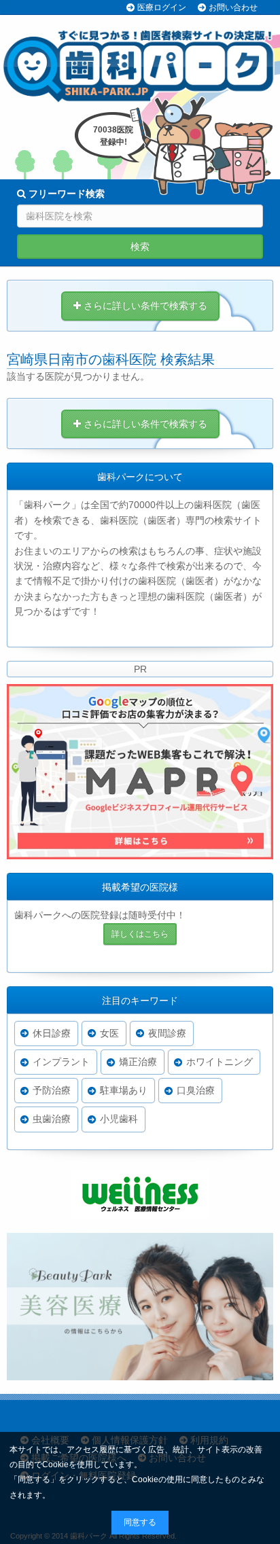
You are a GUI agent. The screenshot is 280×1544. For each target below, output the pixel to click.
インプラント (61, 1061)
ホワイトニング (219, 1061)
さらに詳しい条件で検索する (144, 305)
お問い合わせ (233, 7)
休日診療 (52, 1033)
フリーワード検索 (65, 193)
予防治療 (52, 1090)
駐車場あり (123, 1090)
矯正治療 (138, 1061)
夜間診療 (167, 1033)
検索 (140, 246)
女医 (109, 1033)
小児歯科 (119, 1118)
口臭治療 (196, 1090)
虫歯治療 (52, 1118)
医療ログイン (161, 7)
